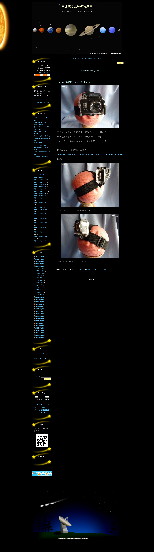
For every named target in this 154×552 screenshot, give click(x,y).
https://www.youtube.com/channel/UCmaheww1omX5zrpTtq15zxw (90, 155)
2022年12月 (39, 268)
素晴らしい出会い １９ (94, 269)
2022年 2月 (39, 292)
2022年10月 (39, 273)
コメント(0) (81, 269)
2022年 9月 (39, 275)
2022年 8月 (39, 278)
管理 (105, 269)
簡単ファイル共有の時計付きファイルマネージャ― (90, 59)
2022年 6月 (39, 283)
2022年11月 (39, 271)
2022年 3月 (39, 290)
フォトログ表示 (45, 73)
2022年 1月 (39, 294)
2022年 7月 (39, 280)
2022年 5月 (39, 285)
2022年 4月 (39, 287)
